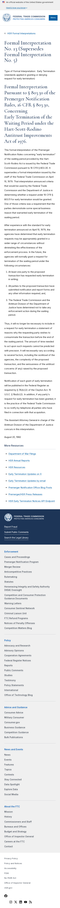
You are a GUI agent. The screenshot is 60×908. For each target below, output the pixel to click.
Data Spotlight (12, 784)
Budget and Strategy (15, 831)
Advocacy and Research (17, 645)
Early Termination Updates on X (25, 474)
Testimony (10, 680)
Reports (8, 665)
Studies (8, 675)
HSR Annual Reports (19, 460)
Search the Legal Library (16, 537)
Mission (8, 812)
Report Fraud (10, 527)
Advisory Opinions (14, 650)
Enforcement (11, 551)
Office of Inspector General (19, 836)
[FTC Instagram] (10, 902)
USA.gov (8, 888)
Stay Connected (13, 779)
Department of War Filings (22, 453)
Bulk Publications (13, 737)
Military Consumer (14, 717)
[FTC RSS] (30, 902)
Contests (9, 774)
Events (8, 759)
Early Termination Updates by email (27, 480)
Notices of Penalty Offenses (19, 623)
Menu (53, 17)
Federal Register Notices (17, 660)
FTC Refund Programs (16, 618)
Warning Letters (12, 603)
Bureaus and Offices (15, 826)
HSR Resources (16, 467)
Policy (7, 640)
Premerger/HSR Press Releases (25, 494)
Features (9, 764)
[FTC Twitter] (15, 901)
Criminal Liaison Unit (15, 613)
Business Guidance (14, 727)
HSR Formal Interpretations (21, 33)
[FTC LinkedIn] (20, 902)
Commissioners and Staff (18, 821)
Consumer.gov (12, 722)
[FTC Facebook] (5, 896)
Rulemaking (10, 577)
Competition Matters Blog (18, 628)
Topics (8, 769)
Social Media (11, 794)
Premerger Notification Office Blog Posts (30, 487)
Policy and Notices (13, 863)
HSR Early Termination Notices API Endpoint (31, 501)
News (7, 755)
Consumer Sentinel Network (19, 608)
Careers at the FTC (14, 841)
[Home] (24, 21)
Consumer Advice (13, 712)
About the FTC (12, 806)
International (11, 690)
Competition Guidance (16, 732)
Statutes (8, 582)
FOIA (6, 873)
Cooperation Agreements (17, 655)
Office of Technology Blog (18, 695)
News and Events (13, 749)
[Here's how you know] (27, 5)
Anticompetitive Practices (18, 572)
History (8, 816)
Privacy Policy (11, 858)
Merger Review (12, 567)
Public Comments (13, 670)
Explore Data (11, 789)
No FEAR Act (10, 878)
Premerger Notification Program (21, 562)
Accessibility (10, 868)
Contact (8, 846)
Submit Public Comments (16, 532)
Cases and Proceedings (17, 557)
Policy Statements (14, 685)
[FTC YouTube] (25, 902)
